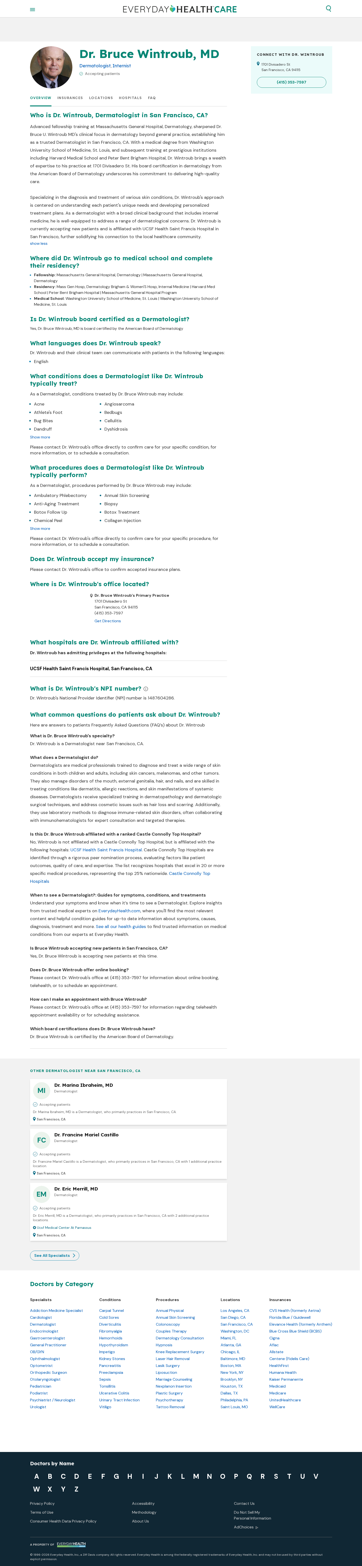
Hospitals (130, 98)
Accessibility (143, 1503)
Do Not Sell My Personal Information (252, 1515)
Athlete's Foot (48, 412)
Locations (101, 98)
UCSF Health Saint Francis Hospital (106, 850)
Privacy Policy (42, 1503)
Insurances (70, 98)
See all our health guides (121, 926)
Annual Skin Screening (126, 495)
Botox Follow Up (50, 512)
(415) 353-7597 (125, 978)
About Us (140, 1521)
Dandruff (43, 429)
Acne (39, 404)
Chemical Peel (48, 520)
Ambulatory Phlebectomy (60, 495)
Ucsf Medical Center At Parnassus (64, 1227)
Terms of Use (41, 1512)
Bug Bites (43, 421)
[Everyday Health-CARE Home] (180, 9)
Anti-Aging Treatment (56, 504)
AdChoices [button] (244, 1527)
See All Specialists (52, 1255)
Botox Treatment (122, 512)
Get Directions (108, 621)
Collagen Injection (122, 520)
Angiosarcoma (119, 404)
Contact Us (244, 1503)
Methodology (144, 1512)
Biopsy (111, 504)
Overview (40, 98)
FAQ (152, 98)
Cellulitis (113, 421)
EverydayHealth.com (119, 911)
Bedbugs (113, 412)
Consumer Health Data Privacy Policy (63, 1521)
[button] (328, 8)
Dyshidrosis (116, 429)
